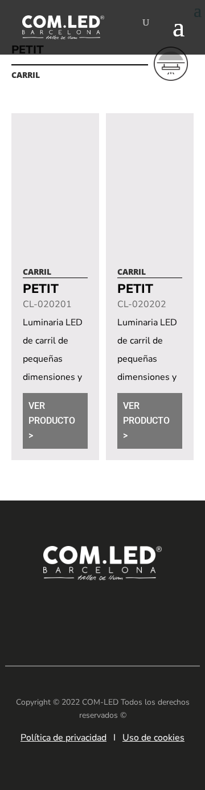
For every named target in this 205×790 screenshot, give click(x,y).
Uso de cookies (153, 737)
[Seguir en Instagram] (119, 612)
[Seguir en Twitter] (154, 612)
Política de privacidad (63, 737)
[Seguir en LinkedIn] (51, 612)
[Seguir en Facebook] (85, 612)
